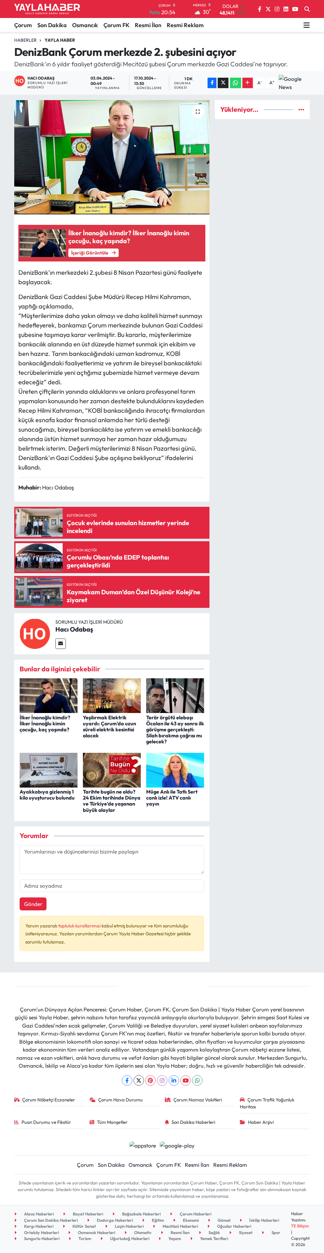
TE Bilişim (300, 1225)
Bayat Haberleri (87, 1213)
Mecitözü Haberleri (180, 1226)
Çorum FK (116, 25)
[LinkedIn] (174, 1080)
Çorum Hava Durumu (120, 1100)
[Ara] (307, 9)
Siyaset (245, 1232)
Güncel (223, 1220)
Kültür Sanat (84, 1226)
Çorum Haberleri (195, 1213)
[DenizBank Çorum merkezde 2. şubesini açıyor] (111, 157)
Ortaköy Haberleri (41, 1232)
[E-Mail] (60, 643)
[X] (139, 1080)
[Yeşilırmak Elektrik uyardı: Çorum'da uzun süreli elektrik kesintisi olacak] (112, 695)
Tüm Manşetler (112, 1122)
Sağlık (214, 1232)
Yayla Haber (60, 40)
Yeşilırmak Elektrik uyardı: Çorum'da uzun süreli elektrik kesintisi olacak (109, 726)
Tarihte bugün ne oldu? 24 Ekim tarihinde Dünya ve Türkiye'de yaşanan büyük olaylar (111, 800)
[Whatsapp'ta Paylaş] (235, 83)
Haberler (25, 40)
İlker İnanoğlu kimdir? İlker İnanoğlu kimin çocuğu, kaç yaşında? (45, 723)
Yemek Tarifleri (213, 1238)
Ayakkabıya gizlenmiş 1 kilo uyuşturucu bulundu (47, 794)
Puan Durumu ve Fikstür (46, 1122)
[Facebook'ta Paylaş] (212, 83)
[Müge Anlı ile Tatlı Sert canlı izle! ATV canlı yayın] (175, 769)
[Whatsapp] (197, 1080)
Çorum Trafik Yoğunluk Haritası (267, 1103)
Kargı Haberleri (38, 1226)
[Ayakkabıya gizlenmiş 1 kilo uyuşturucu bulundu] (49, 769)
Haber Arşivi (261, 1122)
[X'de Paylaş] (223, 83)
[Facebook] (127, 1080)
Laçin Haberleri (129, 1226)
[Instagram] (162, 1080)
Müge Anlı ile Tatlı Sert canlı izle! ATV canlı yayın (171, 797)
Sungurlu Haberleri (41, 1238)
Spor (275, 1232)
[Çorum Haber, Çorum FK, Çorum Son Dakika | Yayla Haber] (47, 9)
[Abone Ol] (294, 83)
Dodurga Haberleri (114, 1220)
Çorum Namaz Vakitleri (197, 1100)
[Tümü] (301, 109)
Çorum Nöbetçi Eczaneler (48, 1100)
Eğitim (157, 1220)
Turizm (84, 1238)
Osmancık (85, 25)
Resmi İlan (148, 25)
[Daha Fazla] (247, 83)
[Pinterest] (150, 1080)
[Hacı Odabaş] (35, 633)
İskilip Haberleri (263, 1220)
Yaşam (174, 1238)
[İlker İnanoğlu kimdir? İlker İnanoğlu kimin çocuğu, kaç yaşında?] (49, 695)
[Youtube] (185, 1080)
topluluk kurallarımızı (80, 926)
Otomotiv (142, 1232)
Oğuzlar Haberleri (233, 1226)
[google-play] (177, 1145)
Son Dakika (52, 25)
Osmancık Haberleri (96, 1232)
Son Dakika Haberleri (193, 1122)
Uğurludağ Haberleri (129, 1238)
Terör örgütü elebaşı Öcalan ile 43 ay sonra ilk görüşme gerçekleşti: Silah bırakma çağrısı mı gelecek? (175, 729)
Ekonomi (190, 1220)
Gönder (33, 904)
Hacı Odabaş (74, 629)
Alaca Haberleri (38, 1213)
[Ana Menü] (306, 25)
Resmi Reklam (185, 25)
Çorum (23, 25)
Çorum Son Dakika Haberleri (50, 1220)
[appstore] (142, 1145)
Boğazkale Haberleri (141, 1213)
